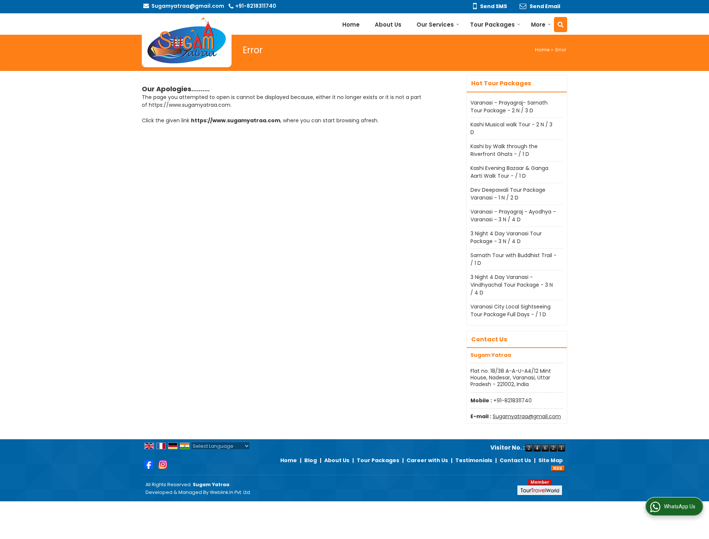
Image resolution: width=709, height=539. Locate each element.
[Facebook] (148, 464)
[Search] (560, 24)
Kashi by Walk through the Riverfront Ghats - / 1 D (504, 150)
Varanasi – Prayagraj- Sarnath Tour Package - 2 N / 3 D (509, 106)
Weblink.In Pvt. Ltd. (230, 492)
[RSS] (558, 468)
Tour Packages (492, 24)
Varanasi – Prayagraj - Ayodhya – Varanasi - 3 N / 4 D (513, 215)
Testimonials (473, 460)
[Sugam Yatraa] (186, 40)
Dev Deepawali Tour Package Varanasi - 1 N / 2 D (507, 193)
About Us (388, 24)
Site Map (550, 460)
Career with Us (427, 460)
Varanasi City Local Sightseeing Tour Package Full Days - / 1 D (510, 310)
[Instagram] (162, 464)
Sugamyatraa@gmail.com (187, 6)
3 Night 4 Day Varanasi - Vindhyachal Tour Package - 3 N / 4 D (511, 284)
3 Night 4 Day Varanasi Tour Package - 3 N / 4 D (506, 237)
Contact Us (515, 460)
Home (351, 24)
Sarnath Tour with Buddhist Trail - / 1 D (513, 259)
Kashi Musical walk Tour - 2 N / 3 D (511, 128)
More (538, 24)
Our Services (435, 24)
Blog (310, 460)
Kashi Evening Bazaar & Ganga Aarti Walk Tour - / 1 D (509, 172)
